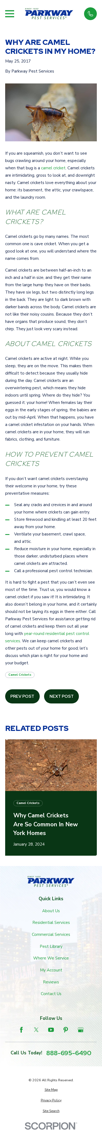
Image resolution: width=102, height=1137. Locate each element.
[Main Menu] (9, 13)
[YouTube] (51, 1030)
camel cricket (53, 168)
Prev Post (22, 696)
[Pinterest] (66, 1030)
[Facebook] (21, 1030)
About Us (51, 911)
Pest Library (51, 946)
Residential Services (51, 922)
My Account (51, 970)
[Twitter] (36, 1030)
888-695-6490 (68, 1053)
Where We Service (51, 958)
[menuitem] (51, 1090)
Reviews (51, 982)
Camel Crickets (19, 675)
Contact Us (51, 993)
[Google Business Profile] (81, 1030)
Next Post (62, 696)
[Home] (49, 13)
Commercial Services (51, 934)
